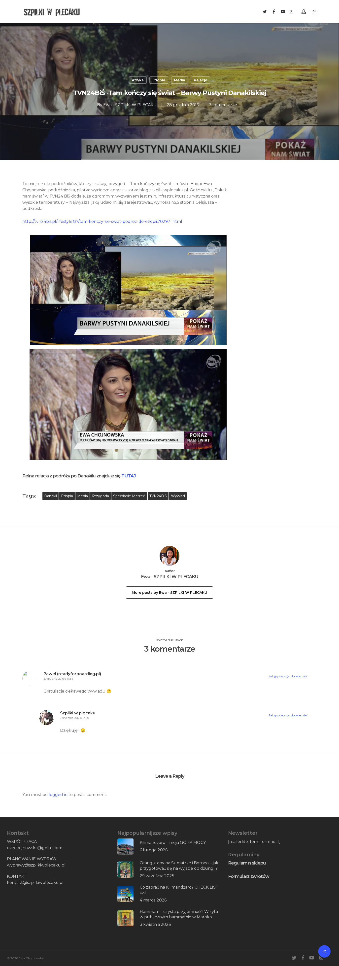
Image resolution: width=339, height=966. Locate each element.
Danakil (50, 496)
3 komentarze (223, 104)
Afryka (138, 80)
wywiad (178, 496)
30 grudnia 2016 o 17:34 (58, 678)
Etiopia (158, 80)
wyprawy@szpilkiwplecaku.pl (36, 865)
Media (179, 80)
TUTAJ (128, 476)
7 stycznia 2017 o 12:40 (74, 718)
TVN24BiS (158, 496)
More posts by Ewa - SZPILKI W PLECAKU (169, 592)
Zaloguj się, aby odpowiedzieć (288, 676)
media (82, 496)
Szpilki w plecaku (77, 713)
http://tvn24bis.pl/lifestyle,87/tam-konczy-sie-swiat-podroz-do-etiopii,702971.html (102, 221)
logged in (58, 794)
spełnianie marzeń (129, 496)
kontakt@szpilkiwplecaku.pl (35, 882)
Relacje (200, 80)
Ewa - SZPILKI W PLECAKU (130, 104)
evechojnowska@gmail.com (34, 847)
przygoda (100, 496)
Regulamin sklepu (247, 863)
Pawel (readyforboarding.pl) (72, 673)
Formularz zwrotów (248, 876)
